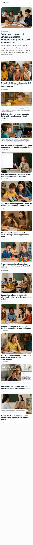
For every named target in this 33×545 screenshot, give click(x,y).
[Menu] (30, 2)
